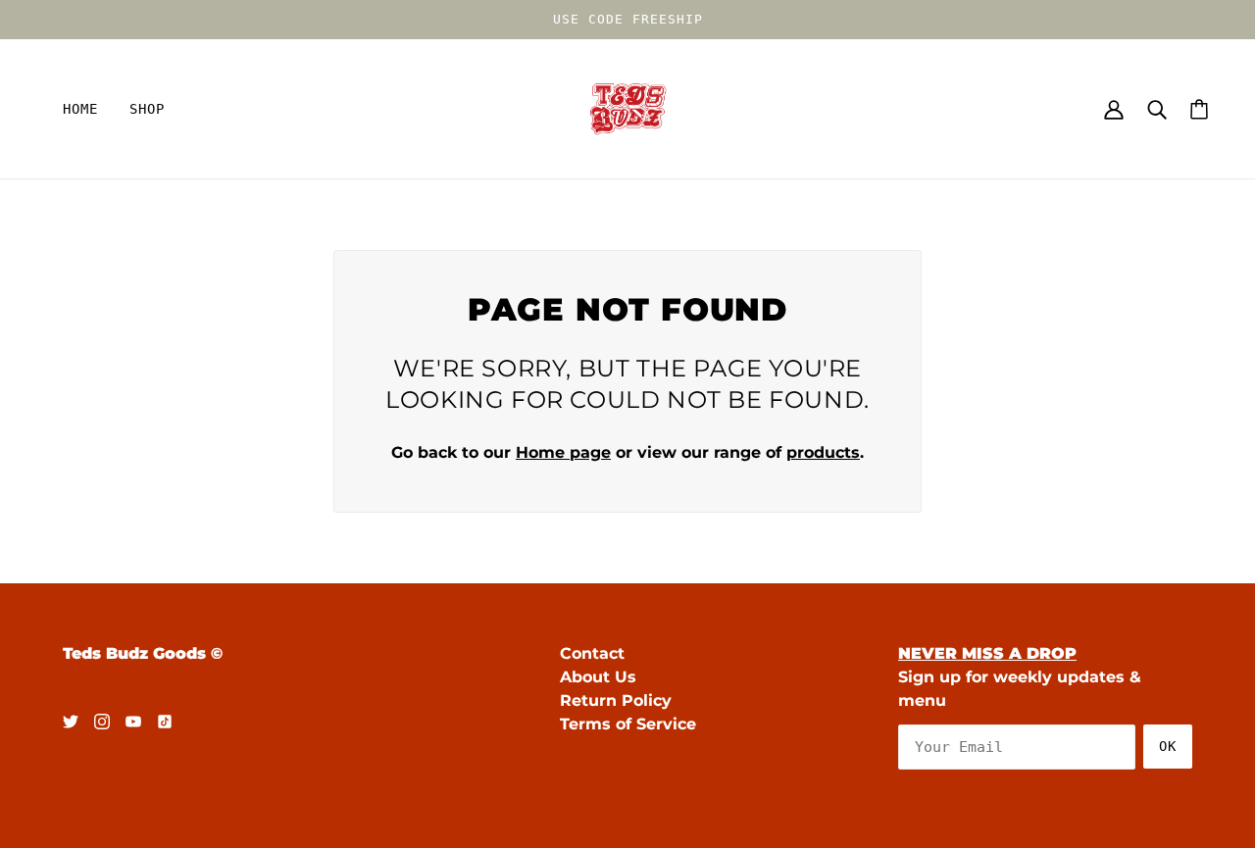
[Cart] (1199, 109)
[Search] (1157, 109)
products (823, 452)
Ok (1168, 746)
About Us (598, 677)
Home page (563, 452)
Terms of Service (628, 724)
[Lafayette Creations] (628, 107)
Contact (592, 653)
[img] (70, 720)
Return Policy (616, 700)
